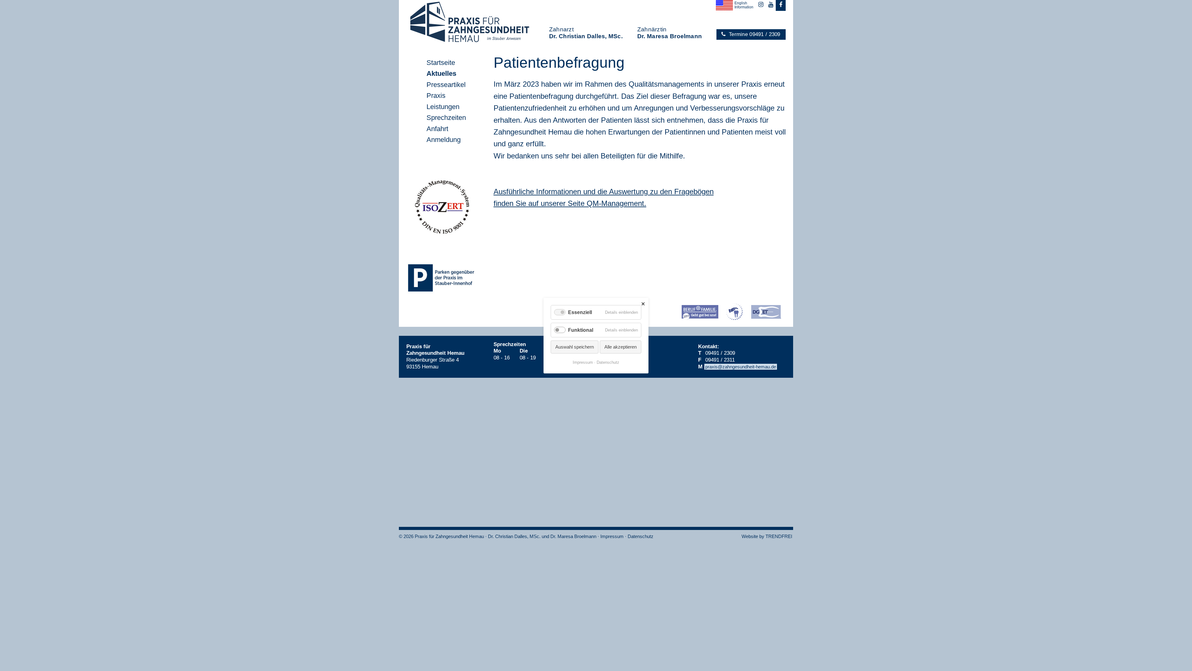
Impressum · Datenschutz (626, 536)
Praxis (436, 95)
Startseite (441, 62)
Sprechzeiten (446, 117)
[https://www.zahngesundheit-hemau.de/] (700, 313)
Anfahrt (437, 129)
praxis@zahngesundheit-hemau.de (740, 366)
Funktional (580, 330)
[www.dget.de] (766, 312)
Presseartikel (446, 85)
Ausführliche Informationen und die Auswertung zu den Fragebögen (604, 191)
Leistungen (443, 107)
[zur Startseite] (462, 23)
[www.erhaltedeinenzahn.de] (734, 312)
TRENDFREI (778, 536)
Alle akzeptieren (620, 346)
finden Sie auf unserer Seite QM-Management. (570, 203)
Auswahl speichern (574, 346)
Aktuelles (441, 73)
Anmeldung (444, 140)
